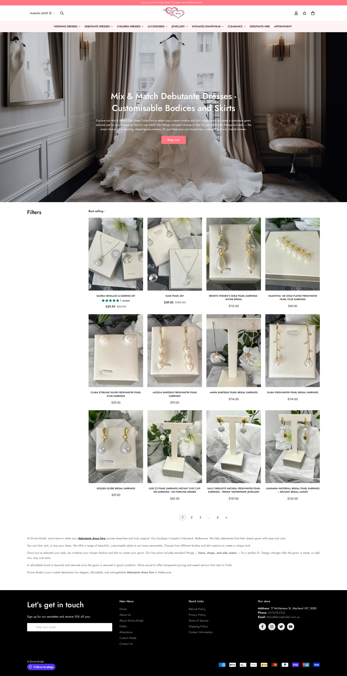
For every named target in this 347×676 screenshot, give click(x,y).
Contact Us (126, 644)
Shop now (173, 140)
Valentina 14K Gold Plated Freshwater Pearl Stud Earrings (292, 297)
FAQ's (123, 626)
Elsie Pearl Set (175, 296)
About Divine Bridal (131, 621)
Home (123, 609)
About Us (125, 615)
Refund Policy (197, 609)
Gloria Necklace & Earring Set (116, 296)
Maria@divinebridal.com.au (283, 617)
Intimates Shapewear (206, 26)
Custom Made (127, 638)
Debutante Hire (260, 26)
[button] (312, 13)
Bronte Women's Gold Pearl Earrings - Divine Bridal (233, 297)
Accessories (156, 26)
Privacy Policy (197, 615)
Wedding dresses (65, 26)
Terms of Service (198, 621)
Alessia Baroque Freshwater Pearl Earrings (175, 394)
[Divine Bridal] (173, 13)
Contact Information (201, 632)
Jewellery (178, 26)
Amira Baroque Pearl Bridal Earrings (234, 392)
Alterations (125, 632)
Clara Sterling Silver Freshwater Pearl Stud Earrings (116, 394)
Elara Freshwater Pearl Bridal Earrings (292, 392)
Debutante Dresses (97, 26)
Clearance (235, 26)
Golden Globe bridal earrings (116, 488)
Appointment (283, 26)
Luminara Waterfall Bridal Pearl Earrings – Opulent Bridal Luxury (293, 490)
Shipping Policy (198, 626)
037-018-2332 (276, 613)
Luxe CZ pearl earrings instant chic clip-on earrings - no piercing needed (175, 490)
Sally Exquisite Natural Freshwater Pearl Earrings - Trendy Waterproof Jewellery (233, 490)
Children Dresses (128, 26)
